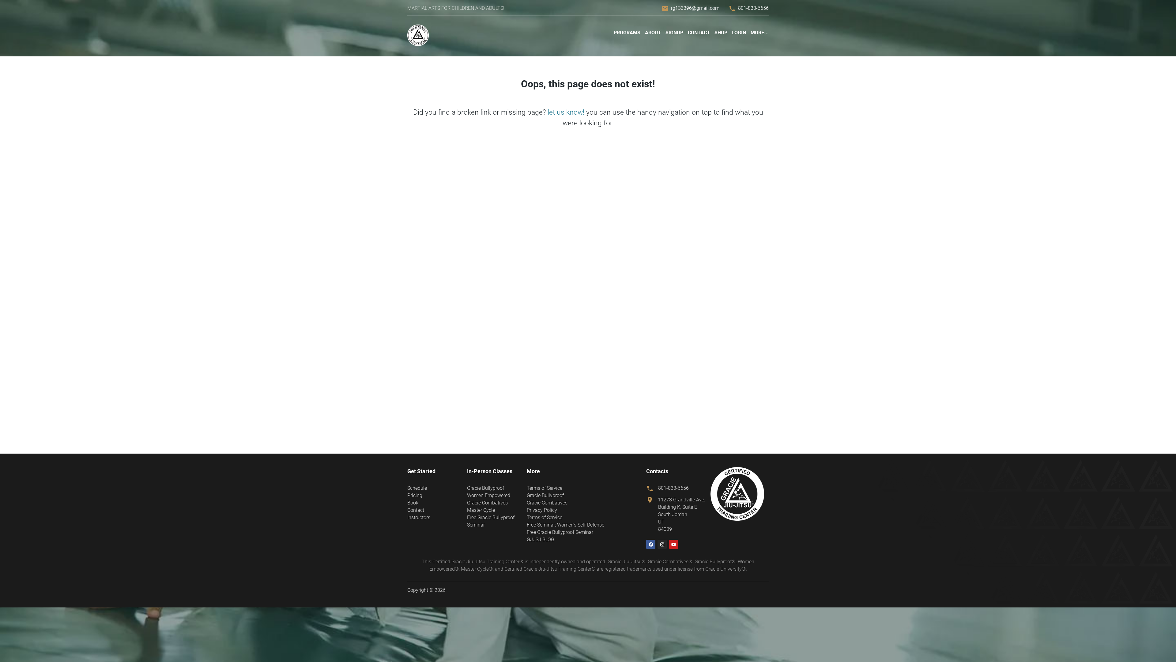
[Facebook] (650, 544)
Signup (674, 33)
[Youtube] (673, 544)
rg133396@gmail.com (695, 8)
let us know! (566, 112)
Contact (699, 33)
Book (412, 503)
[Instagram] (662, 544)
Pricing (414, 495)
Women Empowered (488, 495)
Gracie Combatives (487, 503)
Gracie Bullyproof (485, 488)
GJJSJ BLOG (540, 539)
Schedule (417, 488)
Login (739, 33)
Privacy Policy (542, 510)
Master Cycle (481, 510)
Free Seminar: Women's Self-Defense (565, 525)
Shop (720, 33)
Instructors (418, 517)
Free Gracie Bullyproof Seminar (560, 532)
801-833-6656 (753, 8)
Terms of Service (544, 488)
